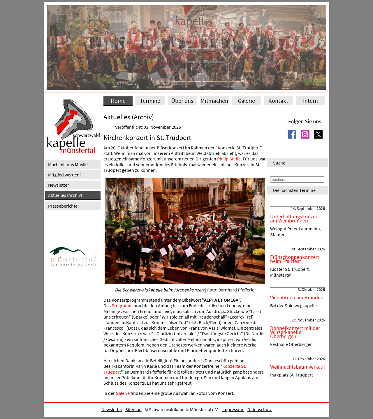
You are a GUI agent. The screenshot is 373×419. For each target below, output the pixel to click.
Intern (310, 100)
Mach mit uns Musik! (68, 164)
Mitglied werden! (64, 175)
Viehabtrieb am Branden (296, 298)
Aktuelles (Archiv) (65, 195)
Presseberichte (63, 206)
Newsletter (58, 185)
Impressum (233, 409)
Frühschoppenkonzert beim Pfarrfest (294, 259)
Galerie (246, 100)
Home (118, 100)
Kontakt (278, 100)
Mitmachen (214, 100)
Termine (150, 100)
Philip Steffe (229, 159)
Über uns (182, 100)
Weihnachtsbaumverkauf (297, 367)
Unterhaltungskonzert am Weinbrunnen (294, 219)
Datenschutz (259, 409)
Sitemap (133, 409)
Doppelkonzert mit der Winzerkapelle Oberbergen (295, 332)
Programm (122, 305)
